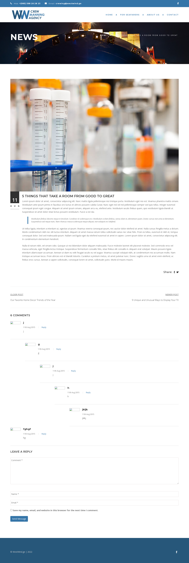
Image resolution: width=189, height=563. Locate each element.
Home (109, 15)
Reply (44, 327)
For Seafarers (130, 15)
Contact (173, 15)
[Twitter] (177, 272)
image (112, 35)
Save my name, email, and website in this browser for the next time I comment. (55, 510)
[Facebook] (174, 272)
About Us (153, 15)
